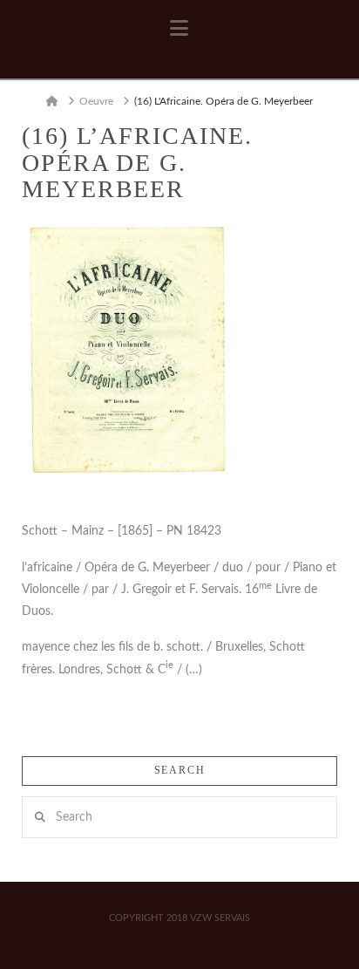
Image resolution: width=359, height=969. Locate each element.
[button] (179, 28)
